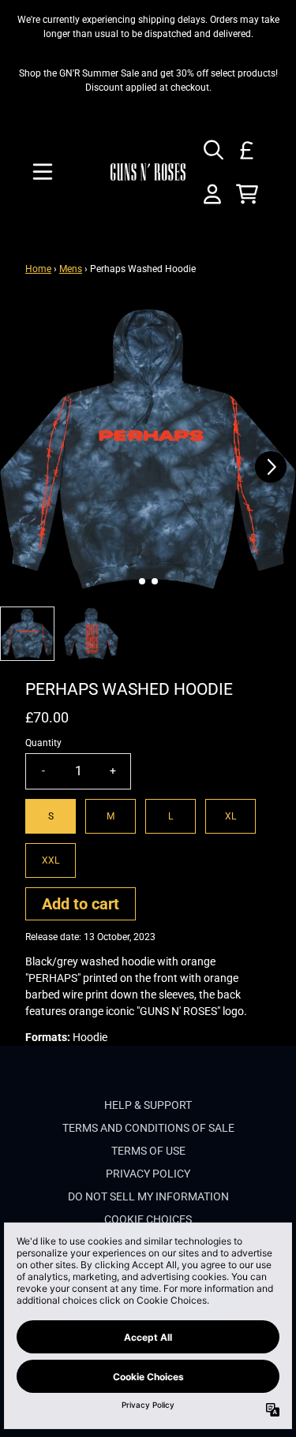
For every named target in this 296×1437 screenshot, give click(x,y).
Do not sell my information (148, 1196)
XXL (50, 860)
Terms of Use (148, 1150)
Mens (70, 268)
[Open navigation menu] (42, 172)
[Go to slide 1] (142, 581)
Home (38, 268)
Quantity (43, 742)
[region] (148, 80)
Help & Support (148, 1105)
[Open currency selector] (247, 150)
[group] (27, 634)
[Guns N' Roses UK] (148, 172)
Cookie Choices (148, 1219)
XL (230, 816)
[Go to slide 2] (155, 581)
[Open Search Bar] (212, 150)
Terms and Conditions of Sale (148, 1128)
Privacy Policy (148, 1173)
